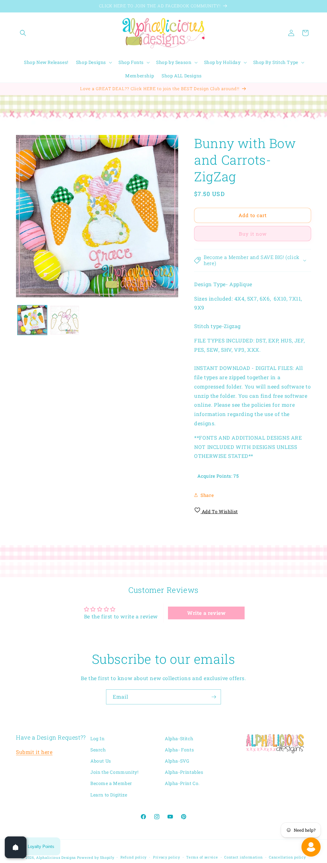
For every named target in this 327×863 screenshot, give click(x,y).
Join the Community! (114, 772)
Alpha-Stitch (179, 738)
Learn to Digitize (108, 795)
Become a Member (111, 783)
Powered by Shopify (95, 857)
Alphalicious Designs (56, 857)
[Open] (16, 847)
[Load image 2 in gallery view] (65, 320)
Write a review (206, 612)
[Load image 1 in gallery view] (32, 320)
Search (98, 750)
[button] (23, 33)
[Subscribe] (214, 696)
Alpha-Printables (184, 772)
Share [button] (207, 495)
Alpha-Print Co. (182, 783)
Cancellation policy (287, 857)
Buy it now (253, 234)
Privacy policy (166, 857)
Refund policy (133, 857)
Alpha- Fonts (179, 750)
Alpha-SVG (177, 761)
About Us (100, 761)
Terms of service (202, 857)
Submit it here (34, 752)
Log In (97, 738)
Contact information (243, 857)
